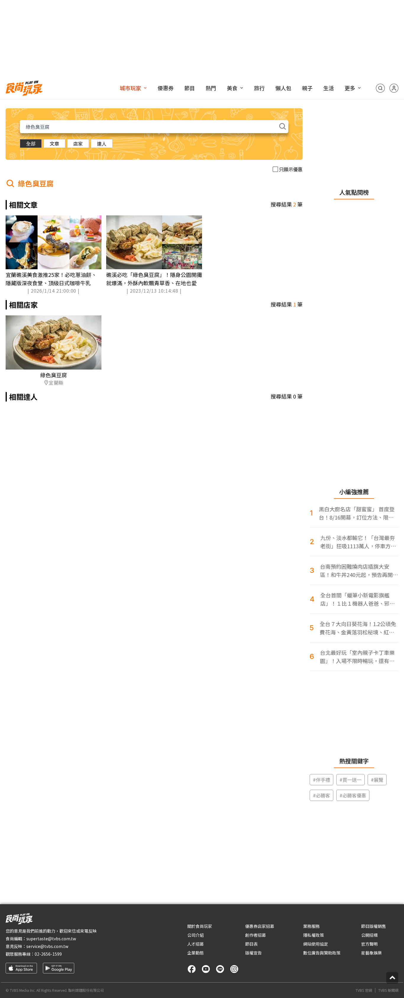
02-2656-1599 (48, 954)
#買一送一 (350, 779)
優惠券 (166, 88)
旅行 (259, 88)
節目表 (251, 944)
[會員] (394, 88)
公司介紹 (195, 935)
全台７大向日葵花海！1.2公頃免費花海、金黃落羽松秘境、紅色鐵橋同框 (358, 628)
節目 (189, 88)
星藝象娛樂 (371, 953)
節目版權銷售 (373, 926)
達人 (101, 143)
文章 (54, 143)
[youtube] (205, 969)
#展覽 (377, 779)
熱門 (211, 88)
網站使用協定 (315, 944)
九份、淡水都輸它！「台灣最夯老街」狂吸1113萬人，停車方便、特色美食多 (357, 542)
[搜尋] (380, 88)
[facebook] (191, 969)
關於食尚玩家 (199, 926)
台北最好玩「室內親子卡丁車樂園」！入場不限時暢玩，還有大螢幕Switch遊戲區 (357, 657)
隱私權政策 (313, 935)
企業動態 (195, 953)
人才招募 (195, 944)
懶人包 (283, 88)
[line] (220, 969)
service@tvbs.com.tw (47, 946)
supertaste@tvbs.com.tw (51, 938)
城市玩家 (130, 88)
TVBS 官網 (363, 990)
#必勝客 (321, 795)
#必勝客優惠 (353, 795)
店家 (78, 143)
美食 (232, 88)
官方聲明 (369, 944)
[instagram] (234, 969)
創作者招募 (255, 935)
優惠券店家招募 (259, 926)
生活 (328, 88)
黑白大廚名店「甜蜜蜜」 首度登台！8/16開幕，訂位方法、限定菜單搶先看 (357, 513)
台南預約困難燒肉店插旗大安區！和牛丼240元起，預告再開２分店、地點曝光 (359, 570)
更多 (350, 88)
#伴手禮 (321, 779)
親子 (307, 88)
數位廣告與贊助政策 (321, 953)
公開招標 (369, 935)
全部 (30, 143)
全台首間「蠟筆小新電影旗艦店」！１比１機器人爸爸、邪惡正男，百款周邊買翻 (357, 599)
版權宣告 (253, 953)
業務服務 (311, 926)
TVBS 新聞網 (388, 990)
